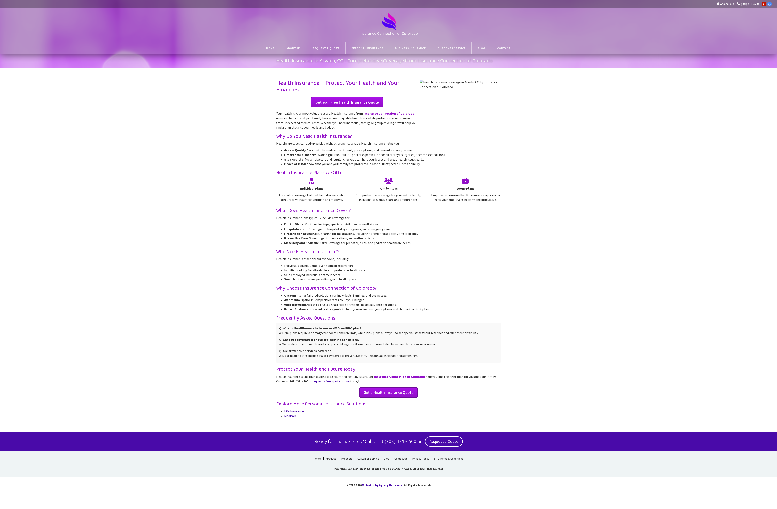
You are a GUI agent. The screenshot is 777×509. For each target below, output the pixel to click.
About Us (331, 458)
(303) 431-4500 (750, 4)
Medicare (290, 416)
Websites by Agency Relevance (382, 485)
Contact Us (401, 458)
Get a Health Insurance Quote (388, 392)
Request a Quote (443, 441)
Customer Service (368, 458)
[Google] (769, 4)
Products (346, 458)
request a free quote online (331, 381)
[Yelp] (764, 4)
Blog (387, 458)
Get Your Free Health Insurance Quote (347, 102)
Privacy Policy (420, 458)
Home (317, 458)
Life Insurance (294, 411)
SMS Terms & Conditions (448, 458)
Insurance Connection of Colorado (388, 33)
